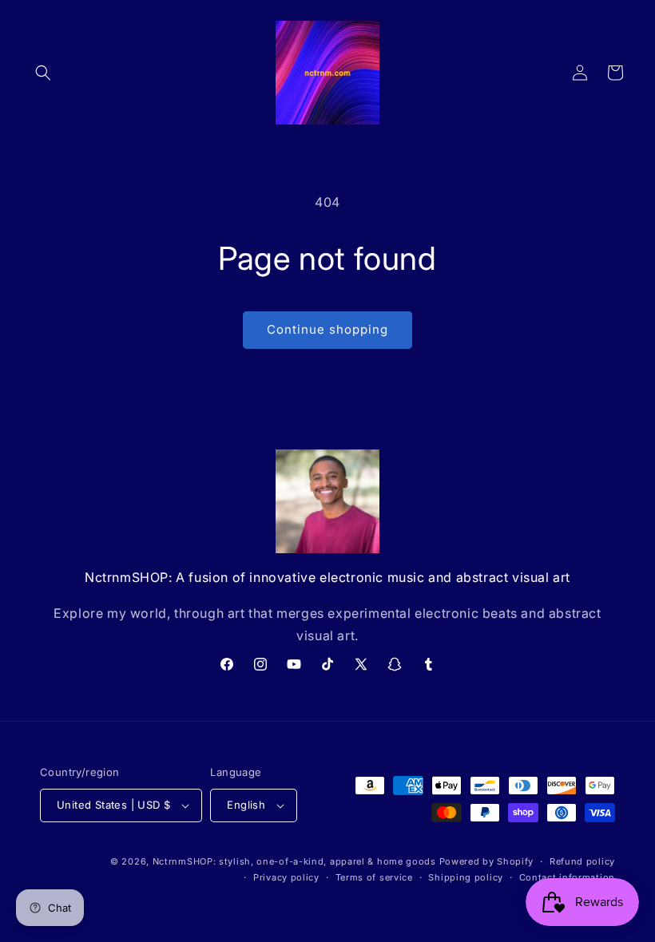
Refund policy (582, 861)
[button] (43, 72)
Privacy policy (286, 877)
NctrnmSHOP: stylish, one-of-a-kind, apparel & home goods (294, 861)
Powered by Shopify (486, 861)
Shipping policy (465, 877)
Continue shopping (327, 329)
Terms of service (374, 877)
